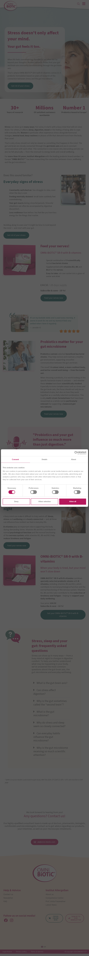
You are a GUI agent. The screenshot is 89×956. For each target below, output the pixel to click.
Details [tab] (44, 459)
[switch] (33, 492)
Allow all (72, 502)
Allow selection (44, 502)
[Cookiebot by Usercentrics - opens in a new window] (76, 452)
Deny (16, 502)
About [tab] (73, 459)
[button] (51, 683)
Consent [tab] (15, 459)
